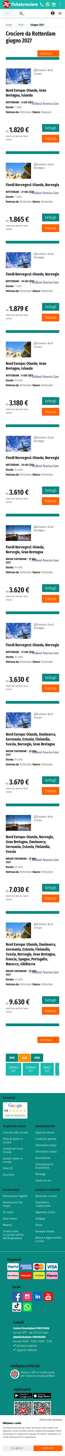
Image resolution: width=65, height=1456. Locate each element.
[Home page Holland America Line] (45, 102)
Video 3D (7, 1168)
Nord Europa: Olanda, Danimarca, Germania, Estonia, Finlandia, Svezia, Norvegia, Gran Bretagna (31, 739)
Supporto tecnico (44, 1132)
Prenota (50, 138)
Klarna (38, 1225)
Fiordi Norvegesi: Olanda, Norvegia (32, 184)
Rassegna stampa (44, 1231)
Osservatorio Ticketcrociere (43, 1204)
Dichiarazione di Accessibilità (44, 1166)
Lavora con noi (43, 1180)
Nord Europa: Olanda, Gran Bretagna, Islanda (26, 93)
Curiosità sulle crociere (15, 1132)
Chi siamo (8, 1212)
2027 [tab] (24, 1058)
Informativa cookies (46, 1151)
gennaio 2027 (13, 1069)
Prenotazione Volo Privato (13, 1204)
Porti (21, 25)
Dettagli (50, 127)
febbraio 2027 (31, 1069)
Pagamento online (45, 1212)
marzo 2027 (47, 1069)
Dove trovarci (10, 1218)
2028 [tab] (37, 1057)
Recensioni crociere (46, 1196)
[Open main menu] (60, 13)
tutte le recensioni (15, 1115)
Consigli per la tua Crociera (13, 1150)
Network (7, 1225)
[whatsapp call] (48, 4)
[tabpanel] (32, 1070)
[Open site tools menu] (60, 4)
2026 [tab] (12, 1057)
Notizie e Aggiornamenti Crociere (48, 1239)
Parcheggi (40, 1174)
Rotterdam (12, 102)
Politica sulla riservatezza (51, 1419)
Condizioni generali (46, 1139)
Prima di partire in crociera (13, 1140)
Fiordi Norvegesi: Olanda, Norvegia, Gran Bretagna (25, 549)
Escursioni (8, 1174)
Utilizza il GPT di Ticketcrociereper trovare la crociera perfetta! (38, 1374)
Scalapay (40, 1218)
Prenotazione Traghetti (15, 1196)
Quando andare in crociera (13, 1160)
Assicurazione (42, 1158)
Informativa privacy (45, 1145)
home (9, 25)
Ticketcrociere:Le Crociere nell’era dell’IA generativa (13, 1235)
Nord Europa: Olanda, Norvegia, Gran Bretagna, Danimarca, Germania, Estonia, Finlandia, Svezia (30, 844)
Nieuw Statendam (16, 559)
